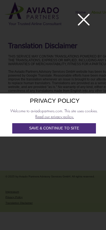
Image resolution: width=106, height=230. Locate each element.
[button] (84, 20)
